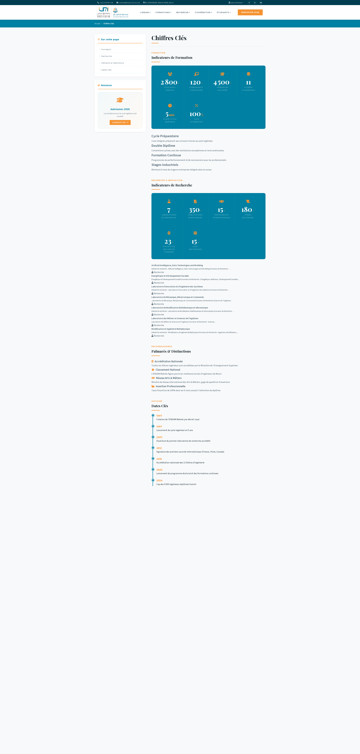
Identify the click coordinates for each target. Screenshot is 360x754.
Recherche (183, 12)
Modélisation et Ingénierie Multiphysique (170, 328)
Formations (163, 12)
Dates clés (106, 70)
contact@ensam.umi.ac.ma (129, 2)
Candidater (119, 122)
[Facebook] (249, 3)
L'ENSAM (145, 12)
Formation (106, 49)
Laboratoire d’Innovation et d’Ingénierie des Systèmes (177, 286)
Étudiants (223, 12)
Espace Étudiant (236, 2)
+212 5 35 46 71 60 (106, 2)
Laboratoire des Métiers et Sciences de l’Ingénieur (174, 318)
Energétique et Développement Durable (170, 275)
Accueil (97, 23)
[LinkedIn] (255, 3)
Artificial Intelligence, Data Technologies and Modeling (177, 265)
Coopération (203, 12)
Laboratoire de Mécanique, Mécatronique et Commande (177, 297)
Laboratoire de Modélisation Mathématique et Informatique (179, 307)
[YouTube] (261, 3)
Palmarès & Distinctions (112, 63)
